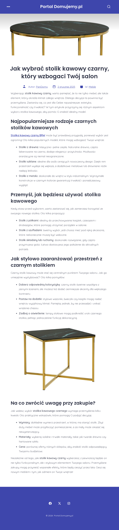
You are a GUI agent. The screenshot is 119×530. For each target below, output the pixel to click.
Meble (92, 86)
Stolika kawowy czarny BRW (28, 135)
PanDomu (42, 86)
